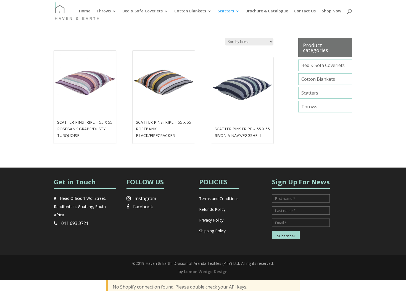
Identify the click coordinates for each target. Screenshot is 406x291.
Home (84, 11)
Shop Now (331, 11)
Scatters (226, 11)
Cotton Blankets (190, 11)
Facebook (142, 207)
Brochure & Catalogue (267, 11)
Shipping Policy (212, 230)
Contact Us (305, 11)
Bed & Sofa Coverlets (142, 11)
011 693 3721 (74, 223)
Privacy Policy (211, 220)
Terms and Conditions (219, 198)
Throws (103, 11)
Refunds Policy (212, 209)
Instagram (144, 198)
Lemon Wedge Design (206, 271)
